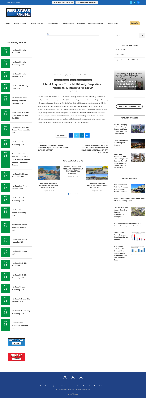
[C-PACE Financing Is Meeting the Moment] (138, 143)
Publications (53, 23)
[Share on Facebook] (71, 135)
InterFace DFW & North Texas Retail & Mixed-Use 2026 (20, 115)
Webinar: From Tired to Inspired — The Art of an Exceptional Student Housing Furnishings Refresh (21, 159)
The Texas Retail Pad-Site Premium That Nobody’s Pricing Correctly (121, 188)
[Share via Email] (87, 135)
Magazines (54, 386)
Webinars (81, 23)
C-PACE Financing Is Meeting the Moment (121, 142)
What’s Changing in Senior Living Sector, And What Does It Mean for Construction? (120, 129)
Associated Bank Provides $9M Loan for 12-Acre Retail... (97, 185)
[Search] (142, 35)
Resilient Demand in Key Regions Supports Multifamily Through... (129, 84)
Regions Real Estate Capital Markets (126, 60)
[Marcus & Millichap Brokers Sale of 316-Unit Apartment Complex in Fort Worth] (49, 173)
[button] (41, 180)
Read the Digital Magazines (63, 2)
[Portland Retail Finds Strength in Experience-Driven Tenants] (138, 236)
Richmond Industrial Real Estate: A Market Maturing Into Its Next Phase (128, 225)
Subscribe (134, 23)
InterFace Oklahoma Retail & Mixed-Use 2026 (19, 227)
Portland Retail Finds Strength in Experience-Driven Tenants (121, 236)
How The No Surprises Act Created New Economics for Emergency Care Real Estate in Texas (120, 253)
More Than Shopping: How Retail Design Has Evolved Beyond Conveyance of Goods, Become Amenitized (121, 161)
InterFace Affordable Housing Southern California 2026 (19, 100)
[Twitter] (131, 2)
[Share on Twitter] (76, 135)
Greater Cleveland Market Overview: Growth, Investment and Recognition (121, 212)
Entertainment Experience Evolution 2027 (20, 325)
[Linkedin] (134, 2)
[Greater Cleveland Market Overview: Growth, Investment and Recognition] (138, 211)
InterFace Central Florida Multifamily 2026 (19, 212)
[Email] (138, 2)
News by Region (20, 23)
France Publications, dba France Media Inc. (75, 389)
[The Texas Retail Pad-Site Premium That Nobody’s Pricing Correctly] (138, 188)
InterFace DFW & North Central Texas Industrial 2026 (21, 130)
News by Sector (37, 23)
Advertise (76, 386)
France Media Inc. (100, 386)
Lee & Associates (120, 50)
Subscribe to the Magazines (86, 2)
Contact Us (86, 386)
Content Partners (95, 23)
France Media (113, 23)
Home (8, 23)
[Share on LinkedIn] (82, 135)
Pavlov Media (119, 55)
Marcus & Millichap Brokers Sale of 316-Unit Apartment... (48, 185)
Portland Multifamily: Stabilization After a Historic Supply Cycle (129, 200)
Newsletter (43, 386)
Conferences (68, 23)
